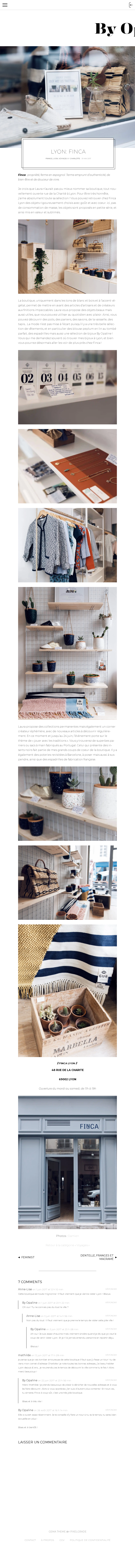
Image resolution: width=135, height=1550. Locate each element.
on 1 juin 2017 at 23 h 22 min (53, 1302)
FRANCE (49, 158)
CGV (62, 1540)
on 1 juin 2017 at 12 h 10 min (48, 1289)
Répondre (111, 1289)
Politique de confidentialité (90, 1540)
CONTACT (30, 1540)
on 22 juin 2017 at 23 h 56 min (54, 1380)
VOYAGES (63, 158)
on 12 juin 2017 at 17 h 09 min (47, 1355)
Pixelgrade (78, 1531)
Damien (73, 1236)
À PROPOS (47, 1540)
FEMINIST (28, 1257)
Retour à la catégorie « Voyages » (68, 1245)
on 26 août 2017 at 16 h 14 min (51, 1410)
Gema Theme (57, 1531)
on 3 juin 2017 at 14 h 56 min (56, 1316)
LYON (55, 158)
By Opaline (29, 1302)
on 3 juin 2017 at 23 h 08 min (62, 1329)
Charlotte (75, 158)
